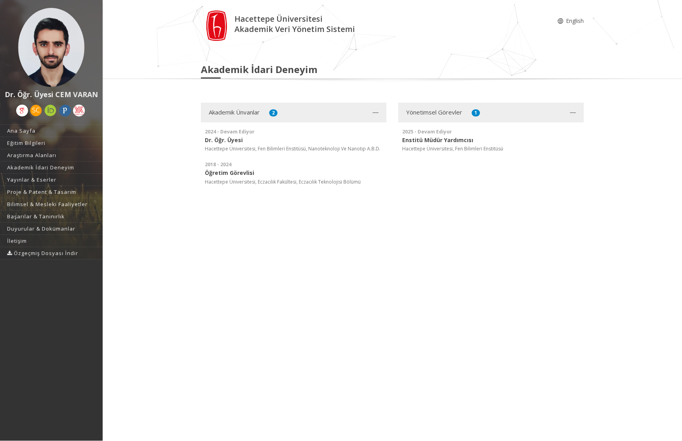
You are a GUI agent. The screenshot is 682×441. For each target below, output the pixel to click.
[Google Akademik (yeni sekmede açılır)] (22, 110)
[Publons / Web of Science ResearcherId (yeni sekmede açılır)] (65, 110)
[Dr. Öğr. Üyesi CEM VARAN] (51, 47)
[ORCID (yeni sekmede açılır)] (50, 110)
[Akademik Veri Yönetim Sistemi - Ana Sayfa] (217, 25)
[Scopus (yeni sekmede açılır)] (36, 110)
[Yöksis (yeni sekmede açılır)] (79, 110)
